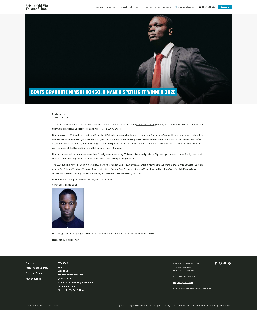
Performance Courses (36, 268)
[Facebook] (203, 7)
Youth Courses (33, 278)
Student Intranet (67, 286)
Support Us (147, 7)
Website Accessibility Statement (75, 282)
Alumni (124, 7)
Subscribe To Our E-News (71, 290)
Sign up (225, 6)
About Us (134, 7)
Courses (99, 7)
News (157, 7)
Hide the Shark (225, 305)
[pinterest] (213, 7)
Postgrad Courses (34, 273)
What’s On (167, 7)
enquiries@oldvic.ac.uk (183, 282)
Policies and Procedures (70, 274)
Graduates (111, 7)
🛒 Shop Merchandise (184, 7)
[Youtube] (209, 7)
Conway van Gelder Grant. (100, 179)
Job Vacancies (65, 278)
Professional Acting (146, 124)
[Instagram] (206, 7)
